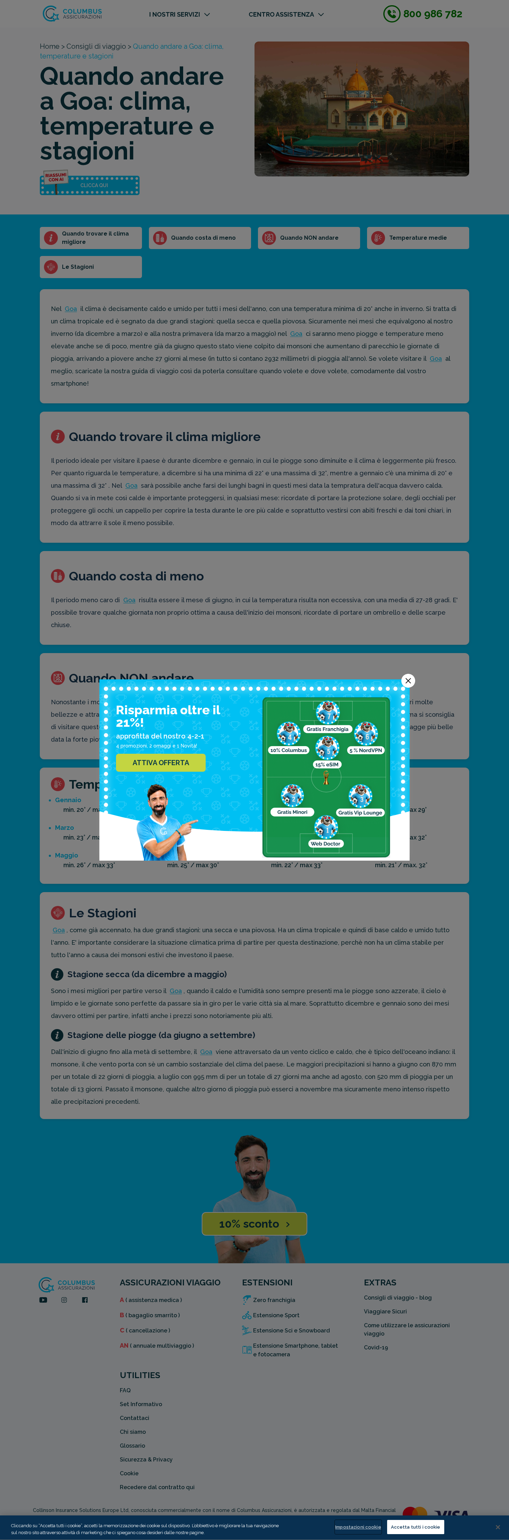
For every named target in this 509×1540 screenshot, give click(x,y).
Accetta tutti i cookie (415, 1527)
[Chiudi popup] (408, 681)
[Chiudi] (498, 1527)
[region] (254, 1527)
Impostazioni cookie (358, 1527)
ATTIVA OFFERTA (161, 763)
